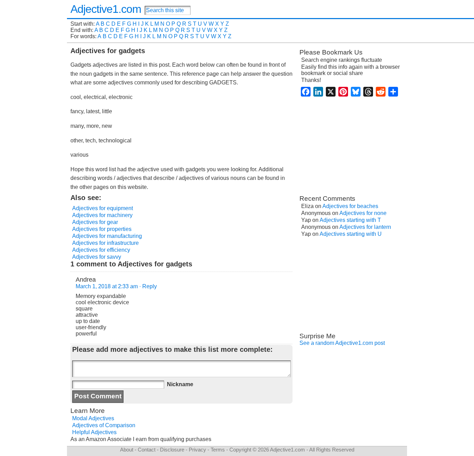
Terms (218, 450)
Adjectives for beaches (350, 206)
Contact (146, 450)
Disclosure (172, 450)
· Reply (148, 286)
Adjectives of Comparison (103, 425)
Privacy (197, 450)
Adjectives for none (363, 213)
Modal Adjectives (93, 418)
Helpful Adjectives (94, 432)
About (126, 450)
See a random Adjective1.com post (342, 343)
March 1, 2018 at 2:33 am (107, 286)
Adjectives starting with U (351, 234)
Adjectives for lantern (365, 227)
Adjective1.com (105, 9)
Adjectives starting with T (350, 220)
